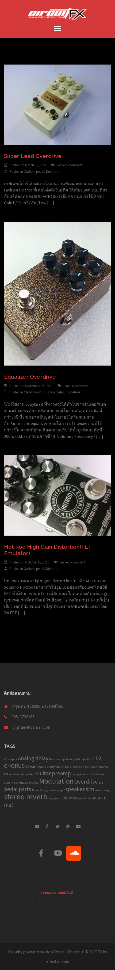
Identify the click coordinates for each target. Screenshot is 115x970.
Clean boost (32, 392)
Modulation (56, 780)
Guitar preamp (53, 773)
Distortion (53, 171)
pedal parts (17, 789)
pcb (101, 782)
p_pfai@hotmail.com (32, 727)
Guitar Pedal (28, 774)
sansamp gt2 (57, 790)
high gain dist (80, 774)
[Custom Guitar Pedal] (57, 13)
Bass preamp (57, 759)
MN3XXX (23, 782)
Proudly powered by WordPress (36, 951)
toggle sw (54, 798)
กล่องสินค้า (85, 798)
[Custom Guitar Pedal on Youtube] (36, 826)
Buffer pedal (73, 759)
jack (15, 782)
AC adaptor (10, 759)
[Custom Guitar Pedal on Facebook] (47, 826)
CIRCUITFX (92, 951)
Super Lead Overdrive (33, 156)
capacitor (86, 759)
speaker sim (80, 789)
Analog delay (33, 758)
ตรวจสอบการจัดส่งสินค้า (57, 893)
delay (52, 767)
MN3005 (34, 782)
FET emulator (12, 774)
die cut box (62, 767)
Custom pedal (34, 171)
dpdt (86, 767)
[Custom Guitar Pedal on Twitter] (57, 826)
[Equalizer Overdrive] (57, 293)
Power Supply (40, 790)
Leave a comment (69, 165)
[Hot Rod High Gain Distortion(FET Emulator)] (57, 495)
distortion (76, 767)
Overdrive (86, 781)
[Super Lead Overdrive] (57, 104)
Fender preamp (99, 767)
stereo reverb (26, 797)
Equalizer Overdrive (30, 377)
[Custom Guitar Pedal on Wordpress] (67, 826)
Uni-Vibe (68, 798)
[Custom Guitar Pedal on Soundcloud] (73, 853)
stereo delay (102, 790)
